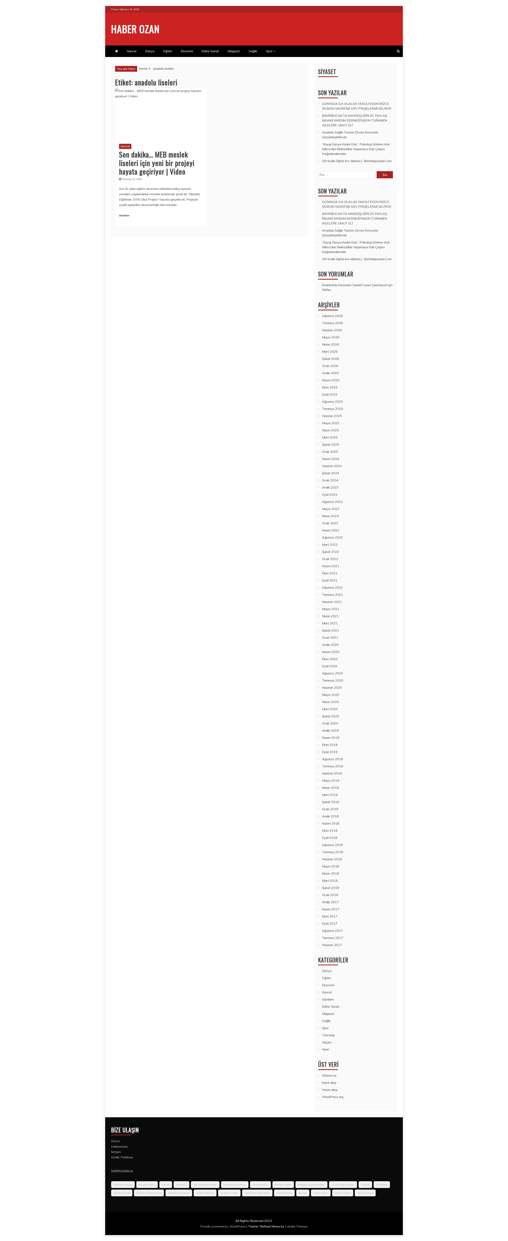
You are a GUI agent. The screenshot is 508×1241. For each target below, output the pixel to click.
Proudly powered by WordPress (223, 1226)
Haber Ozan (135, 28)
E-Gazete (382, 1184)
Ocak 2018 (330, 895)
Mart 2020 (330, 709)
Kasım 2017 (330, 909)
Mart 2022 (330, 545)
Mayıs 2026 (330, 337)
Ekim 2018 (330, 830)
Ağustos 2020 (332, 673)
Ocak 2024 (330, 480)
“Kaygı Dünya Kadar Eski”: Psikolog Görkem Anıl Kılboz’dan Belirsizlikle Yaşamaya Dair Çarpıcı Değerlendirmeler (355, 149)
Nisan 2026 (330, 344)
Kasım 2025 (330, 380)
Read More (124, 215)
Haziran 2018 (332, 859)
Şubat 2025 (330, 444)
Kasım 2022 (330, 530)
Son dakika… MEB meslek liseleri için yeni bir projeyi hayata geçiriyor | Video (156, 163)
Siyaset (327, 72)
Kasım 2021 (330, 566)
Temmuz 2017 (332, 938)
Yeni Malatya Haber (205, 1184)
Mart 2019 (330, 795)
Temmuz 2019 (332, 766)
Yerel (325, 1049)
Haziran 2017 (332, 945)
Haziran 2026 (332, 330)
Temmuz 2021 (332, 595)
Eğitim (167, 51)
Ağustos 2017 (332, 931)
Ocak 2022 (330, 559)
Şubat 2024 (330, 473)
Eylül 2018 (329, 838)
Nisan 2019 (330, 788)
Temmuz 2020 (332, 680)
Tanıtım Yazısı (365, 1193)
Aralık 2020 (330, 645)
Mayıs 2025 (330, 423)
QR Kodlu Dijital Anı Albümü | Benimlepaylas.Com (357, 161)
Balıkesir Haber (123, 1184)
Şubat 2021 (330, 630)
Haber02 (181, 1184)
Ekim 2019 (330, 745)
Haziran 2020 (332, 688)
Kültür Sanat (210, 51)
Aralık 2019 (330, 730)
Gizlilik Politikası (122, 1157)
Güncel (131, 51)
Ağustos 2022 (332, 537)
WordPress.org (332, 1097)
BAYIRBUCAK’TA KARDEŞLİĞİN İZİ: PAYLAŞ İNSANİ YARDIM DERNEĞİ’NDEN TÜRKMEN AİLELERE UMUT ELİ (354, 120)
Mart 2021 (330, 623)
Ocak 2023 (330, 523)
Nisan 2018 (330, 873)
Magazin (234, 51)
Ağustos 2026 (332, 316)
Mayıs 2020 (330, 695)
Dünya (149, 51)
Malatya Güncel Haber (311, 1184)
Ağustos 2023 (332, 502)
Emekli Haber (260, 1184)
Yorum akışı (330, 1090)
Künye (115, 1141)
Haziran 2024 (332, 466)
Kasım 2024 (330, 459)
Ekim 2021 (330, 573)
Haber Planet (343, 1193)
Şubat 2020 (330, 716)
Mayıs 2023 (330, 509)
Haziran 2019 (332, 773)
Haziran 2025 (332, 416)
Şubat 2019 (330, 802)
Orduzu (365, 1184)
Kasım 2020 (330, 652)
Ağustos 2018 (332, 845)
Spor (269, 51)
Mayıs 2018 (330, 866)
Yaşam (326, 1042)
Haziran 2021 (332, 602)
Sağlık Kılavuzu (205, 1193)
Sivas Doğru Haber (343, 1184)
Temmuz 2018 (332, 852)
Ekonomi (187, 51)
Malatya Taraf (122, 1193)
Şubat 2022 (330, 552)
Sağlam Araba (229, 1193)
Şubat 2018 (330, 888)
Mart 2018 (330, 881)
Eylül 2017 (329, 923)
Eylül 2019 (329, 752)
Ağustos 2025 (332, 402)
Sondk (166, 1184)
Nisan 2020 (330, 702)
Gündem (328, 999)
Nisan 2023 (330, 516)
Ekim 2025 (330, 387)
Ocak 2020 (330, 723)
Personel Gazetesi (234, 1184)
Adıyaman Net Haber (257, 1193)
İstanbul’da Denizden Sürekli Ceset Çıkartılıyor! (354, 285)
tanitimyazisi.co (122, 1170)
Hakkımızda (119, 1146)
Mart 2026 (330, 351)
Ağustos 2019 (332, 759)
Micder (303, 1193)
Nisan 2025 (330, 430)
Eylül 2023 (329, 494)
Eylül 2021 (329, 580)
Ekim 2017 (330, 916)
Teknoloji (328, 1035)
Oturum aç (329, 1075)
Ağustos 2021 (332, 587)
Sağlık (253, 51)
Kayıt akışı (329, 1083)
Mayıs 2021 (330, 609)
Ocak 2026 (330, 366)
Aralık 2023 (330, 487)
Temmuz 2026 (332, 323)
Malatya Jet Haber (179, 1193)
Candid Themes (296, 1226)
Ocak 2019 (330, 809)
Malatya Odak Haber (149, 1193)
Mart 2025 (330, 437)
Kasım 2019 (330, 738)
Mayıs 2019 (330, 780)
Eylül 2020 (329, 666)
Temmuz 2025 (332, 409)
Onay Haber (320, 1193)
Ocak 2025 (330, 452)
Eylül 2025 (329, 394)
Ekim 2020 (330, 659)
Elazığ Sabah (284, 1193)
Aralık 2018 (330, 816)
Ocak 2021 (330, 637)
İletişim (116, 1152)
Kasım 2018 (330, 823)
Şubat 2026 (330, 359)
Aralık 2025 (330, 373)
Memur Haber (283, 1184)
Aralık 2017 (330, 902)
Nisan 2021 (330, 616)
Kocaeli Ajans (147, 1184)
